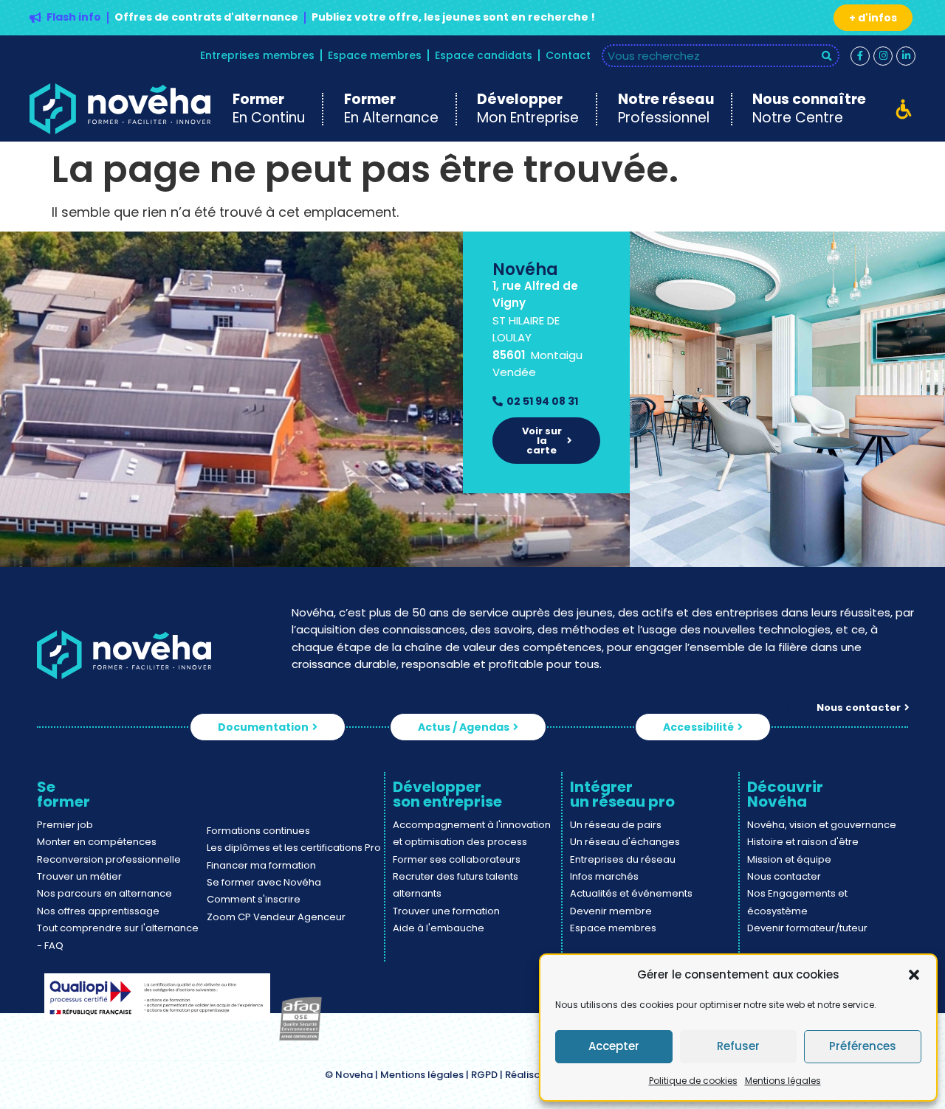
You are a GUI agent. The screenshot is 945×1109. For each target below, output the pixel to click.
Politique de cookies (693, 1080)
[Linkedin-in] (905, 56)
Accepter (613, 1046)
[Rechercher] (827, 55)
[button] (914, 974)
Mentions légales (783, 1080)
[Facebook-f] (860, 56)
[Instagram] (883, 56)
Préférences (862, 1046)
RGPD (484, 1075)
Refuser (738, 1046)
